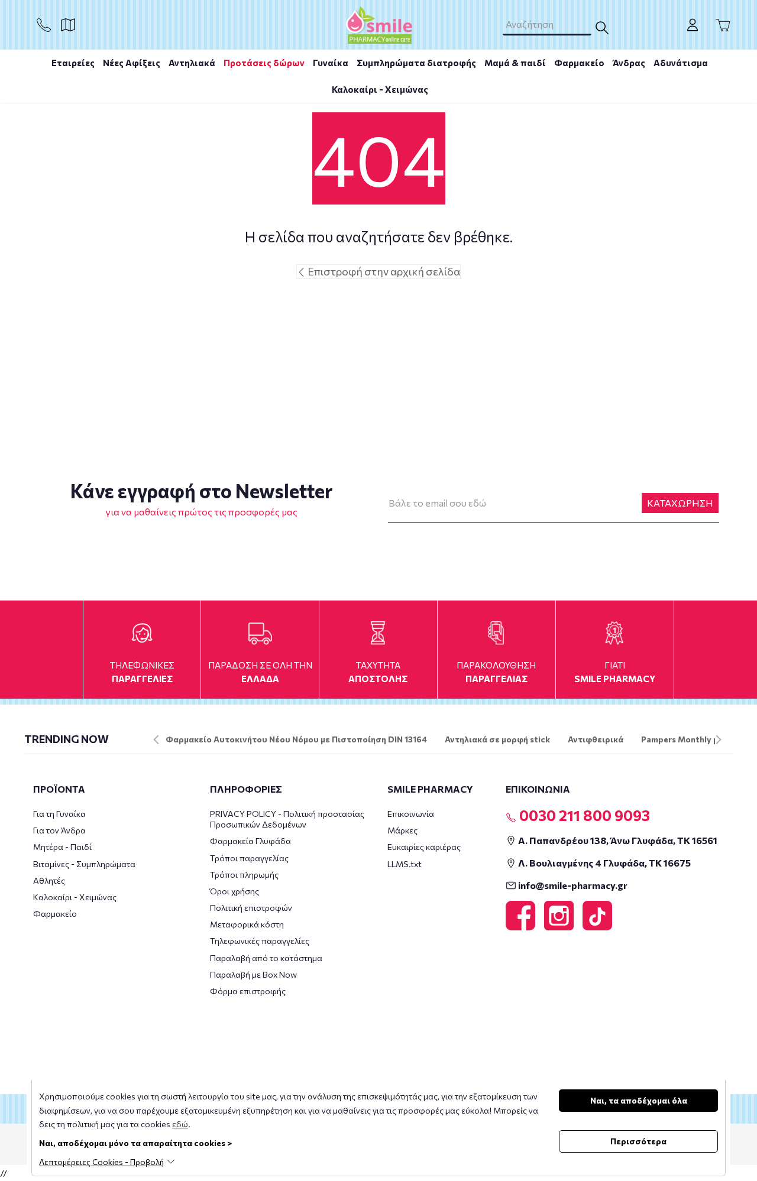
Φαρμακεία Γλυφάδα (250, 841)
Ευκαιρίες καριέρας (424, 847)
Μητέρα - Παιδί (62, 847)
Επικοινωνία (410, 814)
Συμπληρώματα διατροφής (416, 62)
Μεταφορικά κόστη (247, 924)
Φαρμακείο (579, 62)
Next (718, 739)
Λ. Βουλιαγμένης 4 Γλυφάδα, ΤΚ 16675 (603, 862)
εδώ (180, 1124)
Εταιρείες (73, 62)
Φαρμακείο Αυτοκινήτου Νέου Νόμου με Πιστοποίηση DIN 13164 (296, 739)
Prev (156, 739)
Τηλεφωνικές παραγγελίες (259, 941)
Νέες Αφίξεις (131, 62)
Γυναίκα (330, 62)
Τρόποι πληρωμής (244, 874)
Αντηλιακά (192, 62)
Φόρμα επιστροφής (248, 991)
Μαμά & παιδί (515, 62)
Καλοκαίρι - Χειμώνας (380, 89)
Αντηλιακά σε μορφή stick (497, 739)
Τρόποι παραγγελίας (249, 858)
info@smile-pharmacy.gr (571, 885)
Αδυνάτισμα (681, 62)
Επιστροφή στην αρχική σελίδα (383, 271)
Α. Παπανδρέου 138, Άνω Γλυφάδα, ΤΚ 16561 (616, 840)
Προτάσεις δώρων (264, 62)
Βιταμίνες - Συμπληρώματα (84, 864)
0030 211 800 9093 (583, 815)
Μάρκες (402, 830)
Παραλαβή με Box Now (253, 974)
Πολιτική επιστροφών (251, 908)
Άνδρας (629, 62)
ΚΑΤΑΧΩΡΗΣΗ (680, 502)
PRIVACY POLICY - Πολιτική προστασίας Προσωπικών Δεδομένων (287, 819)
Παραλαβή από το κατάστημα (266, 958)
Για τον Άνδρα (59, 830)
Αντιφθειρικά (595, 739)
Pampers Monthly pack (687, 739)
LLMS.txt (404, 864)
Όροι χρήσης (234, 891)
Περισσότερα (638, 1141)
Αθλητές (49, 880)
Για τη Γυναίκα (59, 814)
